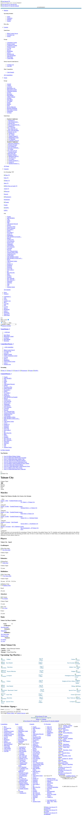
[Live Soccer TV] (5, 1)
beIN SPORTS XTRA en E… (14, 258)
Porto (8, 105)
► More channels (5, 450)
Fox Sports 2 (10, 232)
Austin (21, 791)
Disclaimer (50, 785)
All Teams (6, 166)
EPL (5, 305)
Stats (2, 488)
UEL (5, 298)
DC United (11, 134)
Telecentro (9, 281)
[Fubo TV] (4, 370)
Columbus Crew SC (14, 140)
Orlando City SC (12, 132)
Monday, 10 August (6, 526)
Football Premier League (15, 500)
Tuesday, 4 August (5, 522)
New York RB (23, 757)
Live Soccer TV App (52, 780)
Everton (9, 92)
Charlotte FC (11, 126)
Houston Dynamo (12, 144)
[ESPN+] (35, 370)
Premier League (11, 47)
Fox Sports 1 (10, 229)
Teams (5, 77)
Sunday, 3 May (4, 500)
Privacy (49, 784)
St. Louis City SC (12, 150)
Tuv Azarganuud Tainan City (30, 528)
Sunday (9, 21)
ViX (8, 285)
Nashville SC (11, 120)
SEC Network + (11, 279)
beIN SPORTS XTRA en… (36, 772)
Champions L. (7, 296)
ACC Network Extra (12, 251)
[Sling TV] (10, 370)
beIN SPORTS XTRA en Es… (12, 418)
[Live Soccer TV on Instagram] (65, 774)
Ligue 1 (9, 52)
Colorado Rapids (12, 152)
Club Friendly (10, 72)
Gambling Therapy (71, 775)
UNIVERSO (10, 245)
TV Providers (47, 724)
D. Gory (5, 608)
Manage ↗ (7, 329)
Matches (6, 10)
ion (8, 271)
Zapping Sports (11, 287)
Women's (6, 294)
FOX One (9, 268)
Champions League (12, 42)
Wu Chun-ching (7, 576)
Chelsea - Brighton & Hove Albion (65, 739)
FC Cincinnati (11, 127)
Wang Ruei (5, 563)
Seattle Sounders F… (14, 160)
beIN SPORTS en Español (10, 397)
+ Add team (7, 332)
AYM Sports (10, 255)
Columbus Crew (24, 768)
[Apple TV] (16, 370)
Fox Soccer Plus (11, 226)
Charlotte (21, 752)
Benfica (9, 104)
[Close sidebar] (1, 472)
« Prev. (2, 499)
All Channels (7, 289)
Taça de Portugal (11, 55)
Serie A (9, 49)
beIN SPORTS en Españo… (14, 236)
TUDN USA (10, 239)
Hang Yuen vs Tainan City (27, 513)
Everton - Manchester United (63, 762)
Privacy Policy (10, 713)
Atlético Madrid (11, 97)
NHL (55, 801)
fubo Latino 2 (10, 269)
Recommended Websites (51, 792)
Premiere (9, 277)
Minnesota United (24, 784)
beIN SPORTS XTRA (13, 256)
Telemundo (10, 244)
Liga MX (9, 66)
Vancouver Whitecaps (21, 770)
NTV (22, 529)
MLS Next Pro (11, 272)
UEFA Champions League (10, 355)
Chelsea (9, 85)
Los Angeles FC (12, 146)
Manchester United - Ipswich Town (64, 745)
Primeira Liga (10, 54)
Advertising (50, 782)
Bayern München (11, 107)
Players (2, 486)
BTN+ (8, 259)
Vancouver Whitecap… (14, 143)
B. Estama (5, 598)
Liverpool (9, 87)
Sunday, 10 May (5, 506)
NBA (48, 801)
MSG (8, 274)
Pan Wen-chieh (6, 550)
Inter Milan (10, 99)
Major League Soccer (12, 33)
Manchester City (11, 88)
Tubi (8, 284)
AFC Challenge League (18, 526)
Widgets (49, 781)
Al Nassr (9, 112)
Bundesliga (10, 51)
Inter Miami (22, 748)
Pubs (48, 790)
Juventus (9, 98)
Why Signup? (24, 709)
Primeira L (6, 312)
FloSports (9, 267)
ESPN (8, 221)
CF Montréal (12, 139)
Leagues (6, 27)
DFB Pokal (10, 57)
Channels (6, 169)
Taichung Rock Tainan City (29, 508)
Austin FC (11, 162)
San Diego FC (12, 157)
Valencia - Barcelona (67, 764)
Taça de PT (7, 313)
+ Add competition (8, 347)
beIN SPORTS (11, 218)
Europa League (11, 44)
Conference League (12, 45)
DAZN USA (10, 242)
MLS (5, 302)
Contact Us (50, 797)
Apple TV (9, 234)
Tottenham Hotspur (12, 91)
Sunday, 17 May (5, 512)
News (5, 292)
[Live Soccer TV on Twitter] (65, 771)
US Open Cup (10, 35)
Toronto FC (12, 133)
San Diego (22, 785)
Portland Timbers (12, 155)
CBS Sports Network (12, 223)
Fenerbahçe (10, 111)
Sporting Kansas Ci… (14, 163)
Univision (9, 248)
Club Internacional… (13, 122)
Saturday (9, 19)
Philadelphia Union (13, 137)
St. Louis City (22, 778)
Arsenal (9, 84)
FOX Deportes (11, 246)
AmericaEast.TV (11, 254)
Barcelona (9, 94)
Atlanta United (23, 762)
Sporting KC (23, 793)
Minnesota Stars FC (14, 156)
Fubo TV (49, 728)
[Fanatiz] (30, 370)
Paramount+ (10, 235)
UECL (5, 299)
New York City (23, 755)
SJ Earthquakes (23, 775)
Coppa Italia (10, 58)
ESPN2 (9, 225)
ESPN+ (9, 231)
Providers (49, 788)
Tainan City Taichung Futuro (29, 518)
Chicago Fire (11, 123)
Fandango (9, 265)
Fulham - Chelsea (67, 725)
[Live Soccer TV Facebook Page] (65, 768)
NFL (52, 801)
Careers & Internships (52, 787)
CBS (8, 219)
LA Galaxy (11, 159)
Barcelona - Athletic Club (63, 730)
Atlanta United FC (13, 136)
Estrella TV (10, 264)
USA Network (10, 241)
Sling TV (49, 726)
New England (22, 751)
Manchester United (12, 89)
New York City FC (13, 129)
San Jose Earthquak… (13, 147)
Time (9, 322)
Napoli (8, 102)
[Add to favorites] (2, 483)
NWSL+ (9, 275)
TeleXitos (9, 282)
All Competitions (8, 75)
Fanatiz (9, 216)
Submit (18, 709)
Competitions (4, 344)
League (4, 322)
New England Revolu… (14, 124)
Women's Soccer (51, 778)
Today (8, 16)
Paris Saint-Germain (12, 109)
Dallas (20, 777)
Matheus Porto (7, 585)
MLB (48, 803)
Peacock (9, 249)
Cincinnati (21, 754)
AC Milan (9, 101)
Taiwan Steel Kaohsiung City (29, 523)
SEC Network (10, 278)
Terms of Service (21, 713)
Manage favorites (6, 325)
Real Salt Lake (12, 153)
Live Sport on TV (51, 800)
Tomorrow (9, 18)
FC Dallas (10, 149)
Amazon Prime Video (12, 252)
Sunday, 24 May (5, 516)
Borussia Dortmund (12, 108)
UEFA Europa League (9, 361)
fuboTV (9, 238)
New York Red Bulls (13, 130)
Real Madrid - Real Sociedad (64, 727)
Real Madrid (10, 95)
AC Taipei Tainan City (28, 502)
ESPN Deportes (11, 228)
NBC (8, 222)
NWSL (9, 36)
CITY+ (9, 262)
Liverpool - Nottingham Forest (63, 736)
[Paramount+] (24, 370)
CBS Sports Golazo (12, 261)
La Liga (9, 48)
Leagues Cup (10, 64)
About (2, 489)
